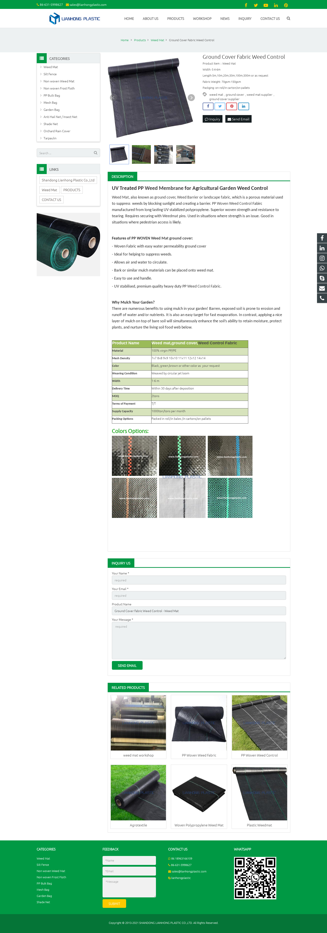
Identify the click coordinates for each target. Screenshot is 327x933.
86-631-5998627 (51, 4)
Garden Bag (52, 109)
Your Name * (120, 573)
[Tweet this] (219, 106)
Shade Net (51, 124)
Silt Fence (50, 74)
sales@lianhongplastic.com (88, 4)
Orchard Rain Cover (57, 131)
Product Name (121, 604)
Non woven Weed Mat (59, 81)
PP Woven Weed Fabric (199, 755)
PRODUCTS (71, 189)
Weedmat (170, 216)
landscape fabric (217, 197)
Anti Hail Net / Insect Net (60, 116)
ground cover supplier (224, 99)
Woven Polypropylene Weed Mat (199, 825)
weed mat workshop (138, 755)
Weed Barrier (187, 197)
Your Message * (122, 619)
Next (191, 97)
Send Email (240, 118)
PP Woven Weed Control (232, 204)
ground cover (235, 94)
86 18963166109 (181, 858)
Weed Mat (120, 197)
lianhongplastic (181, 878)
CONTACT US (51, 199)
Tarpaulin (50, 138)
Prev (113, 97)
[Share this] (208, 106)
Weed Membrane (164, 188)
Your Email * (120, 588)
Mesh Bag (50, 102)
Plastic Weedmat (259, 825)
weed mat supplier (259, 94)
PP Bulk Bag (52, 95)
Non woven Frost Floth (59, 88)
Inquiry (214, 118)
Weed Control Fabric (203, 286)
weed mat (216, 94)
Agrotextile (138, 825)
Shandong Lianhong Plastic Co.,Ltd (68, 180)
